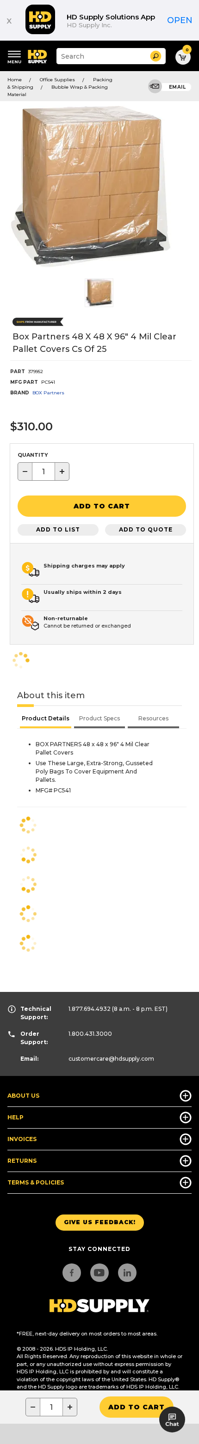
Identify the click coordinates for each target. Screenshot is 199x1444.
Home (14, 80)
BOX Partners (48, 393)
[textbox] (43, 471)
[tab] (45, 719)
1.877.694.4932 (89, 1008)
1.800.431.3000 (90, 1033)
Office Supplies (57, 80)
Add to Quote (146, 529)
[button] (156, 56)
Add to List (58, 529)
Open (180, 20)
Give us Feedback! (100, 1222)
